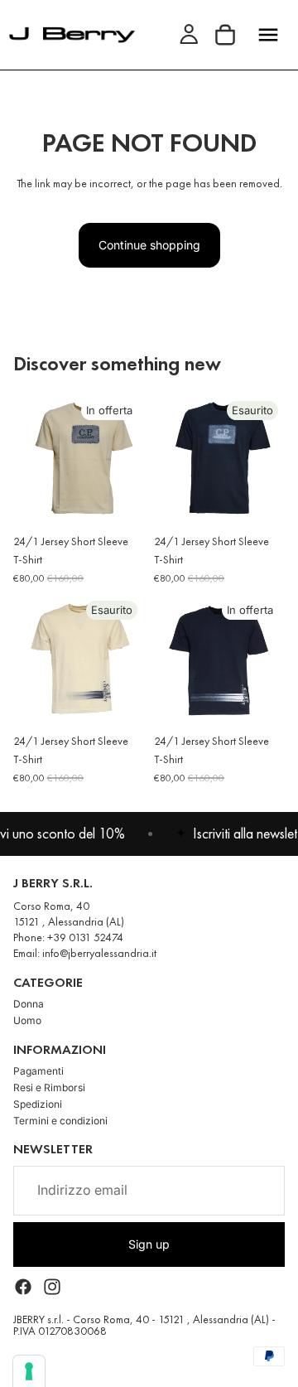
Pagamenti (38, 1071)
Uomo (27, 1020)
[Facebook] (23, 1287)
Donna (28, 1004)
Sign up (149, 1243)
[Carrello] (225, 35)
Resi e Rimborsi (49, 1087)
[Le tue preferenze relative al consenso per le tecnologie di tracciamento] (29, 1371)
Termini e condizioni (60, 1120)
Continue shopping (149, 245)
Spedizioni (37, 1104)
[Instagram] (52, 1287)
